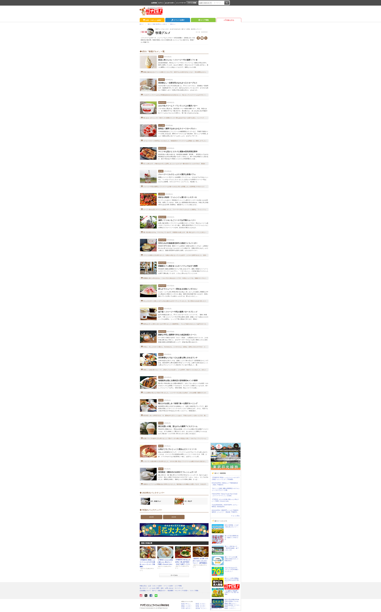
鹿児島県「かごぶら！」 (202, 608)
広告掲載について (145, 590)
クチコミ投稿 (192, 3)
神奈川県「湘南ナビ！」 (216, 606)
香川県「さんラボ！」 (201, 606)
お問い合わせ (169, 588)
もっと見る (236, 515)
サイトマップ (179, 588)
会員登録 (154, 3)
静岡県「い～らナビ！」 (230, 606)
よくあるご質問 (154, 588)
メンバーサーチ (181, 3)
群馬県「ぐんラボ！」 (186, 606)
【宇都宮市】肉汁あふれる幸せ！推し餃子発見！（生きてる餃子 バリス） (183, 562)
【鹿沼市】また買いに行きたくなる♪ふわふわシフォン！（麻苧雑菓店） (200, 561)
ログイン (161, 3)
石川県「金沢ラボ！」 (186, 608)
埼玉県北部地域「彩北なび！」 (216, 609)
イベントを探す (179, 20)
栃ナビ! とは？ (232, 591)
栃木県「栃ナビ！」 (186, 603)
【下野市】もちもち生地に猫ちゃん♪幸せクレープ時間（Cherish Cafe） (165, 562)
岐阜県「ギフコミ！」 (215, 605)
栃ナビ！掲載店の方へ (159, 590)
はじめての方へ (170, 3)
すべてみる (174, 575)
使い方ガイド (144, 588)
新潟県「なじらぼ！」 (201, 605)
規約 (162, 588)
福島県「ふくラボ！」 (186, 605)
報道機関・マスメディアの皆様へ (178, 590)
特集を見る (230, 20)
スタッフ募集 (194, 590)
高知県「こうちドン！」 (230, 608)
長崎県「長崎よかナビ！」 (231, 603)
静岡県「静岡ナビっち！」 (216, 603)
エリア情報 (205, 20)
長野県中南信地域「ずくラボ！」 (232, 605)
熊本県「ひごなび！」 (201, 603)
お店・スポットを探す (153, 20)
